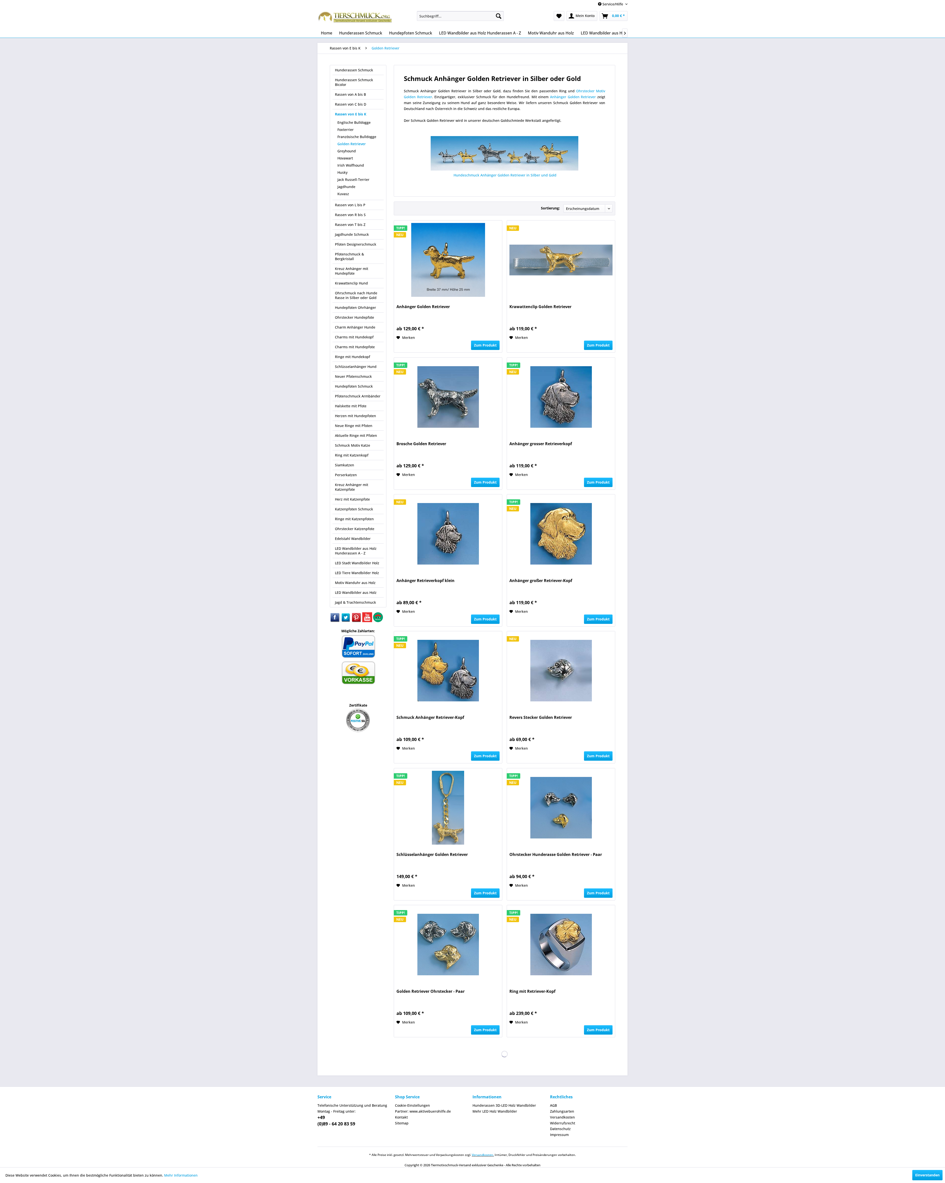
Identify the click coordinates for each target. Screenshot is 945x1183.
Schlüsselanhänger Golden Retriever (432, 854)
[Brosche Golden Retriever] (448, 397)
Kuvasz (343, 193)
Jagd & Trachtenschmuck (355, 602)
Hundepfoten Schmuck (354, 386)
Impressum (559, 1134)
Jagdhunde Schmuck (352, 234)
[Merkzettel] (559, 16)
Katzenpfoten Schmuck (354, 509)
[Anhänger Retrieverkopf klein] (448, 534)
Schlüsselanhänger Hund (356, 366)
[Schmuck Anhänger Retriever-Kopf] (448, 671)
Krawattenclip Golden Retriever (540, 306)
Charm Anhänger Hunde (355, 327)
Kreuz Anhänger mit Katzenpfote (351, 487)
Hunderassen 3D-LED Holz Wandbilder (504, 1105)
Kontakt (401, 1117)
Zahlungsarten (562, 1111)
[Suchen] (498, 16)
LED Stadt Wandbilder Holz (357, 563)
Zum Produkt (485, 345)
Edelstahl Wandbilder (353, 538)
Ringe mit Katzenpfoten (354, 519)
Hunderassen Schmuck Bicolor (354, 82)
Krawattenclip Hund (351, 283)
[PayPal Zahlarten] (358, 657)
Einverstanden (927, 1175)
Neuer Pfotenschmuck (353, 376)
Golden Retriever (351, 144)
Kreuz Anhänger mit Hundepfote (351, 271)
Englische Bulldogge (354, 122)
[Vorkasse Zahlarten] (358, 683)
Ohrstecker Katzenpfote (354, 528)
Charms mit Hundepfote (355, 347)
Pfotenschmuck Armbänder (357, 396)
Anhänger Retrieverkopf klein (425, 580)
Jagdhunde (346, 186)
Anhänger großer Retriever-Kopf (540, 580)
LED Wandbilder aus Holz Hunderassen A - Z (356, 550)
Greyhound (346, 151)
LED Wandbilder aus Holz (356, 592)
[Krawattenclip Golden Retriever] (561, 260)
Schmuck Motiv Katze (352, 445)
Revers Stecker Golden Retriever (540, 717)
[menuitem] (460, 16)
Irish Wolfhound (350, 165)
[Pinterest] (356, 620)
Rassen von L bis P (350, 205)
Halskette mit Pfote (350, 406)
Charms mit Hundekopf (354, 337)
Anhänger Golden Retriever (573, 97)
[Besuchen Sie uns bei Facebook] (335, 620)
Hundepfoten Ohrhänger (355, 307)
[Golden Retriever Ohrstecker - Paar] (448, 944)
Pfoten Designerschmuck (355, 244)
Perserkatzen (346, 475)
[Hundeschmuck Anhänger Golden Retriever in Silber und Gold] (504, 153)
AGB (553, 1105)
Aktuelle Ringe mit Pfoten (356, 435)
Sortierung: (550, 208)
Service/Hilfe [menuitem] (612, 4)
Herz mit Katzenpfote (352, 499)
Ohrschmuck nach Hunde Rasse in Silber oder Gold (356, 295)
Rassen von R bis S (350, 214)
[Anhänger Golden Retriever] (448, 260)
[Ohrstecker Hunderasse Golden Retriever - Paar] (561, 808)
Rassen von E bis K (350, 114)
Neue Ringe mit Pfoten (353, 425)
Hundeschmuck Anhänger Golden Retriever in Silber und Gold (504, 175)
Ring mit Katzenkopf (351, 455)
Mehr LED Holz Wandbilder (494, 1111)
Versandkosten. (483, 1155)
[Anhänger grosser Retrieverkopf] (561, 397)
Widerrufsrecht (562, 1123)
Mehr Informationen (181, 1175)
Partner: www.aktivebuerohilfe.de (423, 1111)
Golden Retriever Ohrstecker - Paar (430, 991)
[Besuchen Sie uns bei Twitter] (346, 620)
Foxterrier (345, 129)
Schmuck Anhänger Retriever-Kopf (430, 717)
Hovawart (345, 158)
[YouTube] (367, 620)
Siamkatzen (344, 465)
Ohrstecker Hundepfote (354, 317)
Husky (342, 172)
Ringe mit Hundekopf (352, 356)
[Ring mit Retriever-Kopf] (561, 944)
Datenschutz (560, 1128)
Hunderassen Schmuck (354, 70)
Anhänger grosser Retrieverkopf (540, 443)
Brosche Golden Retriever (421, 443)
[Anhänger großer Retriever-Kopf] (561, 534)
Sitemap (402, 1123)
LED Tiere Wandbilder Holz (357, 572)
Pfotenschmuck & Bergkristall (349, 256)
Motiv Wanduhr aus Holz (355, 582)
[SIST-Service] (378, 620)
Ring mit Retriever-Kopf (532, 991)
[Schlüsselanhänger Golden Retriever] (448, 808)
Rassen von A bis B (350, 94)
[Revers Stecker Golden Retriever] (561, 671)
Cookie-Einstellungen (412, 1105)
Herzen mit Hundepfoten (355, 415)
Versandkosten (562, 1117)
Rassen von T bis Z (350, 224)
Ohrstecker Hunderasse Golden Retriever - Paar (555, 854)
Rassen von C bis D (350, 104)
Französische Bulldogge (356, 136)
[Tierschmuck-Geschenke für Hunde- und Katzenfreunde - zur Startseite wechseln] (355, 18)
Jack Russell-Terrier (353, 179)
